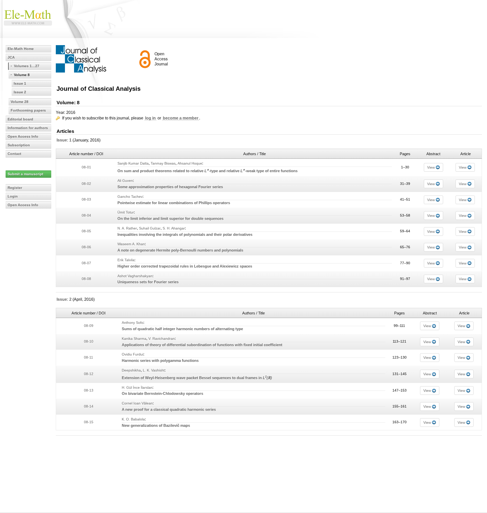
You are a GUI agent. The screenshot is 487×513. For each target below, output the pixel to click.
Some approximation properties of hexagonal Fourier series (170, 187)
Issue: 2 (64, 299)
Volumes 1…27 (26, 66)
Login (13, 196)
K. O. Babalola (133, 419)
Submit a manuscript (25, 174)
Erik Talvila (125, 260)
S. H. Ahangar (174, 228)
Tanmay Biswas (163, 163)
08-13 (88, 390)
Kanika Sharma (134, 339)
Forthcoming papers (28, 110)
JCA (11, 57)
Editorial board (20, 119)
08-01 (86, 167)
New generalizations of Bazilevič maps (156, 425)
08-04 (86, 215)
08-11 (88, 357)
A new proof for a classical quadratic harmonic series (169, 409)
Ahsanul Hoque (190, 163)
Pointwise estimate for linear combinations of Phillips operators (173, 203)
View (431, 167)
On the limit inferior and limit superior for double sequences (170, 218)
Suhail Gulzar (150, 228)
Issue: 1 (64, 140)
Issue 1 (20, 83)
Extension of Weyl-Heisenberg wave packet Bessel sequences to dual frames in (197, 378)
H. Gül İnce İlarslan (137, 388)
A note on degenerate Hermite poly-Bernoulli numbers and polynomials (180, 250)
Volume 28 (19, 102)
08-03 (86, 199)
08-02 (86, 184)
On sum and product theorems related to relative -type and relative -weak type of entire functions (207, 171)
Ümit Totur (125, 212)
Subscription (19, 145)
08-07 (86, 263)
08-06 (86, 247)
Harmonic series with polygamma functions (160, 360)
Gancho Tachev (130, 197)
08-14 (88, 406)
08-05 (86, 231)
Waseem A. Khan (131, 244)
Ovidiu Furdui (132, 354)
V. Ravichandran (161, 339)
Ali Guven (125, 181)
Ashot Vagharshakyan (134, 276)
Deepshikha (131, 370)
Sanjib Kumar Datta (133, 163)
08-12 (88, 374)
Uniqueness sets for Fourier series (148, 282)
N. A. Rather (127, 228)
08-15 (88, 422)
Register (15, 188)
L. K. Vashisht (154, 370)
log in (150, 118)
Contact (14, 154)
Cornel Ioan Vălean (137, 403)
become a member (180, 118)
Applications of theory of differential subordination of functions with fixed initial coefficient (202, 345)
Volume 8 (22, 75)
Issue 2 (20, 92)
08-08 (86, 279)
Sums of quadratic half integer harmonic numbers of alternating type (182, 329)
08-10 (88, 341)
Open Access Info (23, 136)
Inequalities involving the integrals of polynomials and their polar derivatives (184, 234)
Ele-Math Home (21, 49)
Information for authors (28, 128)
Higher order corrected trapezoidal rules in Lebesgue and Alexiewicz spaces (184, 266)
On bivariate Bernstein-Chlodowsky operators (162, 393)
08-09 (88, 326)
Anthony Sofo (132, 323)
